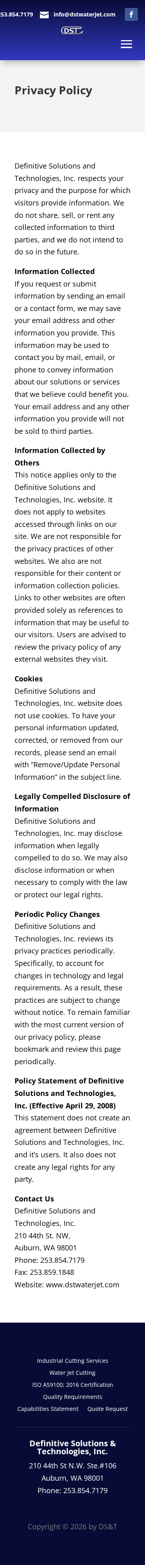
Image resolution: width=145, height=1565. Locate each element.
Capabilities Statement (48, 1409)
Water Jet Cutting (72, 1373)
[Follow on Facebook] (131, 14)
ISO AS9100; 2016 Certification (72, 1385)
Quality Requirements (72, 1397)
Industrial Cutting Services (72, 1361)
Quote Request (107, 1409)
